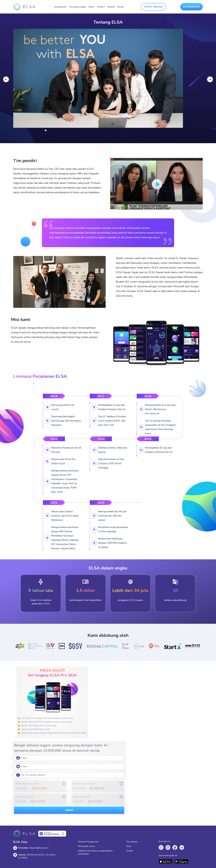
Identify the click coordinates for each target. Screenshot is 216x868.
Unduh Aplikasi (153, 6)
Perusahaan (132, 841)
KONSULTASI (191, 6)
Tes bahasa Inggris (77, 6)
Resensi (111, 6)
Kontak (120, 6)
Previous (6, 79)
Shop (128, 846)
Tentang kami (60, 6)
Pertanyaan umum (86, 846)
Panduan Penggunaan (88, 841)
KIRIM (69, 810)
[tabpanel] (41, 593)
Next (210, 79)
